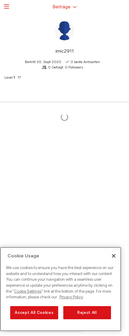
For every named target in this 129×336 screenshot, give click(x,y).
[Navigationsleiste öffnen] (6, 7)
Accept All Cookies (34, 312)
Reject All (87, 312)
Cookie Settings (27, 291)
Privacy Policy (71, 297)
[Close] (113, 255)
